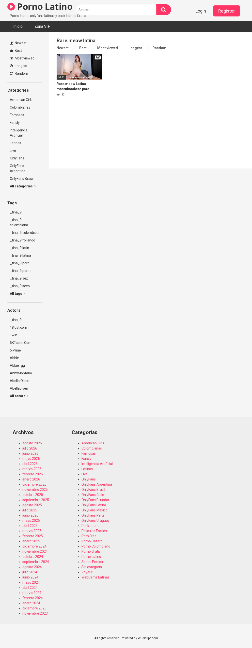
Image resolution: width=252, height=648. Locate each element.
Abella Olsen (19, 381)
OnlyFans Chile (92, 495)
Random (21, 73)
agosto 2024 (32, 567)
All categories (21, 186)
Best (18, 51)
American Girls (21, 100)
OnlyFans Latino (93, 505)
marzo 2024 (31, 593)
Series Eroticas (93, 562)
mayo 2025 (31, 520)
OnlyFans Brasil (21, 179)
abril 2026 (30, 464)
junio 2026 (30, 453)
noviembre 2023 (35, 613)
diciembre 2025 (34, 484)
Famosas (17, 115)
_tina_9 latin (19, 248)
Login (200, 11)
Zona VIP (42, 26)
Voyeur (87, 572)
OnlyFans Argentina (17, 168)
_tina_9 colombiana (19, 222)
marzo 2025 (31, 531)
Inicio (18, 26)
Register (226, 11)
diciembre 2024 (34, 546)
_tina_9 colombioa (24, 233)
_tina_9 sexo (20, 286)
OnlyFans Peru (92, 515)
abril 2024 (30, 588)
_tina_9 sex (19, 278)
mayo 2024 (31, 582)
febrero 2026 (32, 474)
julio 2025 (29, 510)
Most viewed (24, 58)
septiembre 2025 (35, 500)
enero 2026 (31, 479)
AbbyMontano (21, 373)
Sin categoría (91, 567)
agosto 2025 (32, 505)
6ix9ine (15, 350)
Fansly (15, 123)
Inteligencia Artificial (19, 132)
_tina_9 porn (20, 263)
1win (13, 335)
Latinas (15, 143)
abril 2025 (30, 526)
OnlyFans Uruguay (95, 520)
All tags (16, 294)
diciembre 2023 (34, 608)
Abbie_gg (17, 365)
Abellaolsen (19, 388)
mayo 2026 (31, 459)
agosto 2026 (32, 443)
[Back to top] (235, 633)
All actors (18, 396)
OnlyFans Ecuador (95, 500)
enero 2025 (31, 541)
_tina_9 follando (22, 240)
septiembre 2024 (35, 562)
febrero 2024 (32, 598)
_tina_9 (16, 212)
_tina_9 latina (20, 255)
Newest (20, 43)
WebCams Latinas (95, 577)
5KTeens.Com (21, 343)
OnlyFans (17, 158)
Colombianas (20, 107)
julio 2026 (29, 448)
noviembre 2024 (35, 551)
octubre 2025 (32, 495)
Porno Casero (92, 541)
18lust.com (18, 327)
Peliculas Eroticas (95, 531)
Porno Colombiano (95, 546)
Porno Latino (43, 6)
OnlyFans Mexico (94, 510)
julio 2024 (29, 572)
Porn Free (88, 536)
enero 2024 (31, 603)
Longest (20, 66)
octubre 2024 (32, 557)
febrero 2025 (32, 536)
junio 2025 (30, 515)
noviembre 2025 (35, 490)
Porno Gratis (91, 551)
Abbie (14, 358)
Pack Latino (90, 526)
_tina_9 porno (21, 271)
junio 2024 (30, 577)
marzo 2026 (31, 469)
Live (13, 151)
